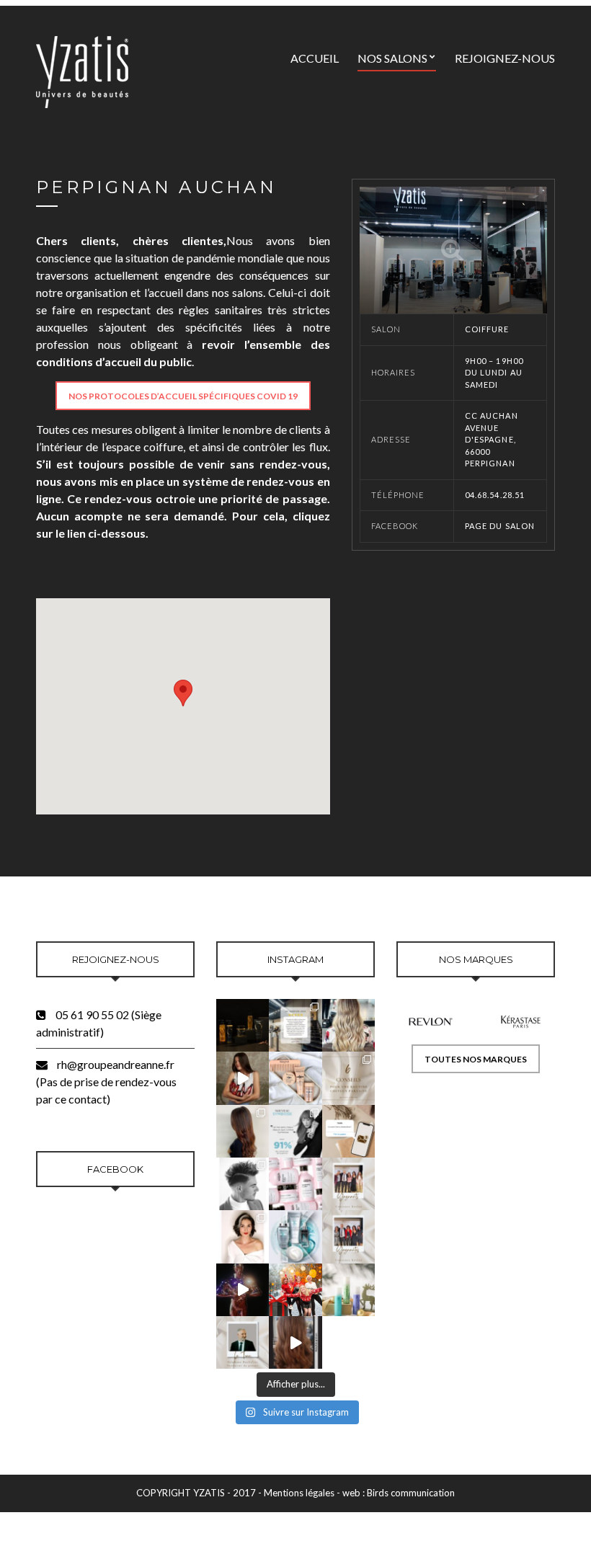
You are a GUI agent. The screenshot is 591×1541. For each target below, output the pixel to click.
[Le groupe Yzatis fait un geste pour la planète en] (348, 1131)
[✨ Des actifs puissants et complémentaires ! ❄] (295, 1131)
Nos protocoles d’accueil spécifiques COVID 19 (183, 396)
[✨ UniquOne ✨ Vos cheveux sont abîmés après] (242, 1078)
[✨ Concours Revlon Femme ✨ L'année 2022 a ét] (348, 1236)
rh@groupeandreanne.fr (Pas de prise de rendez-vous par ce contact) (106, 1081)
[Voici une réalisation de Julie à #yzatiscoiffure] (295, 1342)
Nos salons (392, 58)
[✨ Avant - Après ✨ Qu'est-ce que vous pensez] (242, 1131)
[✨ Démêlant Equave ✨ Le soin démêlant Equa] (348, 1290)
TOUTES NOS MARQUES (476, 1059)
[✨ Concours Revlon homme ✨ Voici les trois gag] (348, 1184)
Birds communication (411, 1492)
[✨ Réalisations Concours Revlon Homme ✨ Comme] (242, 1184)
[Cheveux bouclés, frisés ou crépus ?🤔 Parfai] (295, 1078)
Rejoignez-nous (505, 58)
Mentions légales (299, 1492)
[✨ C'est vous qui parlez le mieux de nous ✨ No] (295, 1025)
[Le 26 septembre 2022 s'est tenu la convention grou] (242, 1290)
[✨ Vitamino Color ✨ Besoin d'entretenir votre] (295, 1184)
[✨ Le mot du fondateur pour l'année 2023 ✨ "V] (242, 1342)
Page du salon (500, 525)
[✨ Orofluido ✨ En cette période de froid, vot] (242, 1025)
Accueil (314, 58)
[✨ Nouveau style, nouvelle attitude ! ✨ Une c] (348, 1025)
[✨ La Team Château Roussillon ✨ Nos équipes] (295, 1290)
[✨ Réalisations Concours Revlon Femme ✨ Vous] (242, 1236)
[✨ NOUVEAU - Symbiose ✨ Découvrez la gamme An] (295, 1236)
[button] (183, 693)
